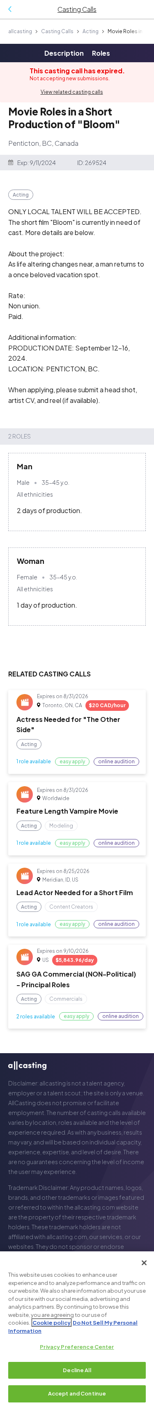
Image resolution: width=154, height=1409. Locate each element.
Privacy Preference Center (77, 1346)
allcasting (20, 31)
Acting (91, 31)
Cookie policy (51, 1322)
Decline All (77, 1370)
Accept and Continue (77, 1393)
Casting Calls (57, 31)
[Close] (144, 1263)
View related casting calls (72, 92)
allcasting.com (94, 1207)
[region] (77, 1330)
